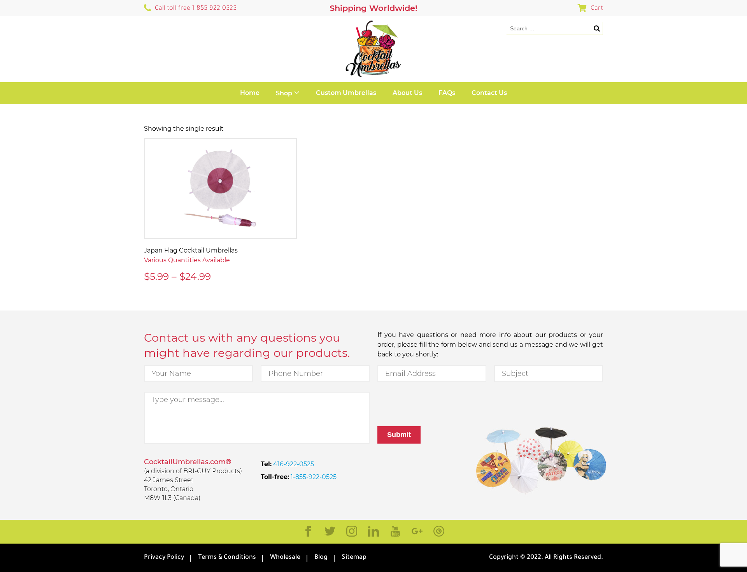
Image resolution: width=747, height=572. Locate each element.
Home (250, 93)
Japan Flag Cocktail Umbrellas (191, 250)
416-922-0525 (293, 464)
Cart (597, 8)
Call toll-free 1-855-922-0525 (196, 8)
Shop (284, 93)
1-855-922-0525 (313, 477)
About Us (407, 93)
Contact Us (489, 93)
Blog (321, 557)
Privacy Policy (164, 557)
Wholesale (285, 557)
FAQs (446, 93)
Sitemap (354, 557)
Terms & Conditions (227, 557)
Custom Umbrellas (346, 93)
